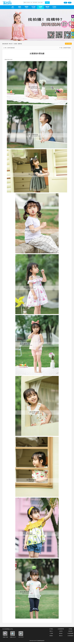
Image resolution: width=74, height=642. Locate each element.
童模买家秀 (70, 631)
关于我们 (54, 6)
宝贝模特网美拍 (70, 635)
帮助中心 (51, 631)
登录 (65, 2)
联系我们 (51, 635)
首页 (13, 6)
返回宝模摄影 (68, 43)
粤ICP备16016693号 (33, 640)
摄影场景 (47, 6)
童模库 (19, 6)
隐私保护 (60, 633)
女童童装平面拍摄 (67, 47)
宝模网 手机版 (5, 637)
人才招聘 (51, 633)
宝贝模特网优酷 (70, 633)
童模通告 (26, 6)
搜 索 (47, 2)
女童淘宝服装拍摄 (11, 47)
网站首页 (10, 43)
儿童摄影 (15, 43)
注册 (69, 2)
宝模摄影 (40, 6)
